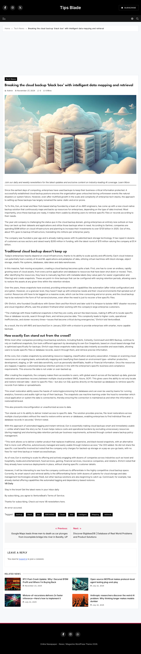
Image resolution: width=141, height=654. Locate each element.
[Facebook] (5, 7)
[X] (20, 7)
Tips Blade (70, 7)
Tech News (11, 79)
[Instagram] (12, 7)
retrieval (107, 514)
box (38, 514)
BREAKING (49, 514)
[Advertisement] (70, 52)
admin (10, 90)
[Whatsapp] (77, 634)
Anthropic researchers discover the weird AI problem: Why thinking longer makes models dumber (112, 598)
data (71, 514)
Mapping (95, 514)
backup (19, 514)
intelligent (82, 514)
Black (29, 514)
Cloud (62, 514)
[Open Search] (137, 18)
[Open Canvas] (4, 19)
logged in (23, 559)
